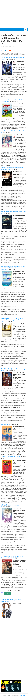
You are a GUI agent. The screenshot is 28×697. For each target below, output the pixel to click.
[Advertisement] (14, 14)
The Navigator (5, 424)
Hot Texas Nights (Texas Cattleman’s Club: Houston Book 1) (13, 557)
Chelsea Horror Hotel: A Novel (10, 456)
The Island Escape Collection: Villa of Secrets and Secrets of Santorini (13, 267)
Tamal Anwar (22, 695)
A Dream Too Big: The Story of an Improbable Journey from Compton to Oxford (13, 319)
